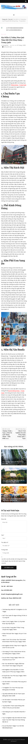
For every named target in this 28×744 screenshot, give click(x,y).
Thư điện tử (4, 542)
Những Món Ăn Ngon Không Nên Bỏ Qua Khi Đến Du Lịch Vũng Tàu (13, 499)
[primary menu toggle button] (14, 15)
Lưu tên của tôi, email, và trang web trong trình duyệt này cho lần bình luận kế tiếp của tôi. (14, 561)
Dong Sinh (5, 45)
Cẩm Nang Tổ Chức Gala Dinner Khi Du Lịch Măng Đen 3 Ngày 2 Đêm (13, 481)
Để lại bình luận (8, 47)
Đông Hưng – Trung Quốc (18, 85)
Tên (2, 535)
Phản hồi (3, 519)
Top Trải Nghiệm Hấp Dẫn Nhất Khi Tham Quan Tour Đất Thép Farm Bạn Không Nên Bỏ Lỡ (14, 720)
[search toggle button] (25, 1)
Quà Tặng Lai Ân (15, 739)
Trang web (4, 550)
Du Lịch (3, 34)
